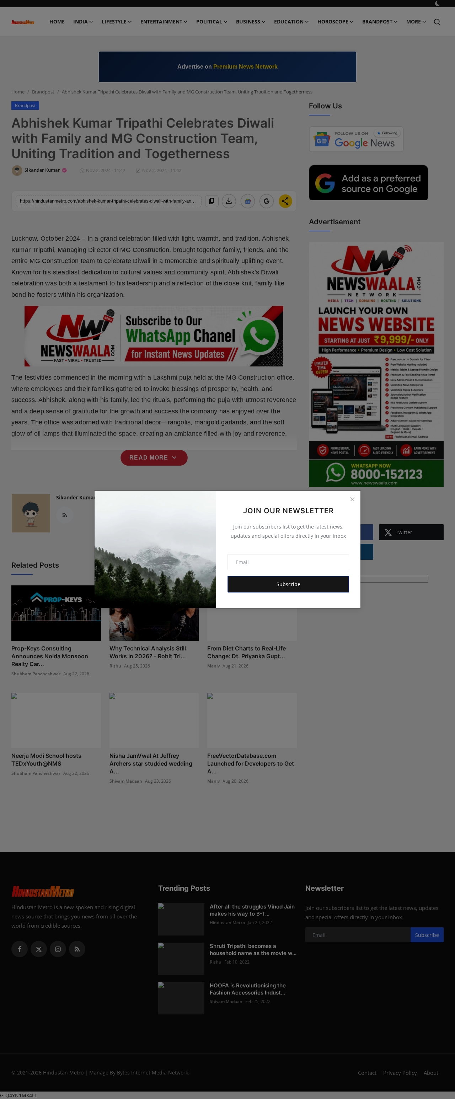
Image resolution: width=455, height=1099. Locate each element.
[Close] (352, 499)
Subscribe (288, 584)
